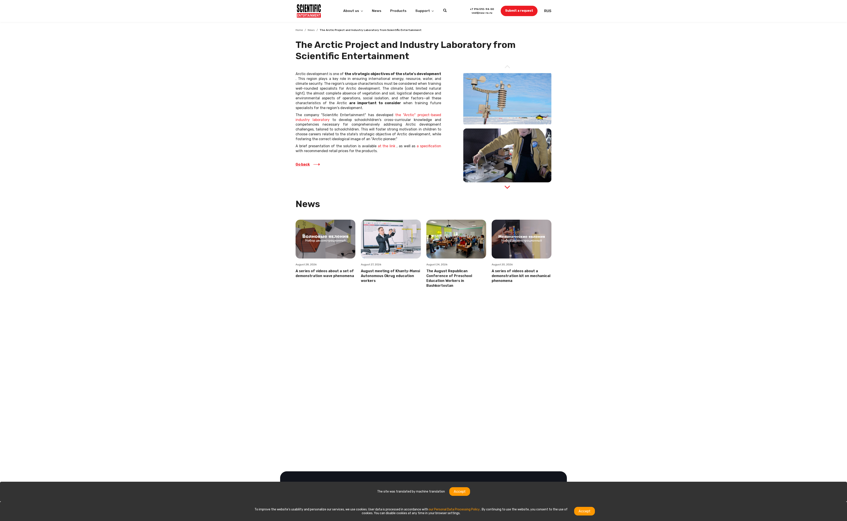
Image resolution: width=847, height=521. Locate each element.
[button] (507, 187)
